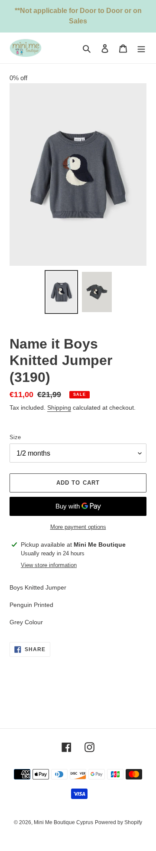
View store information (49, 565)
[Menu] (141, 48)
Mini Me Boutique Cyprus (63, 822)
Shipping (59, 407)
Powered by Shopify (118, 822)
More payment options (78, 527)
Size (15, 437)
